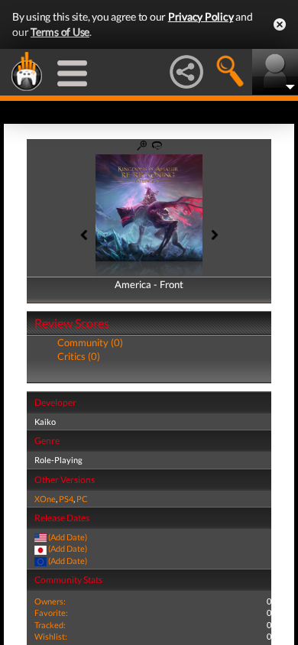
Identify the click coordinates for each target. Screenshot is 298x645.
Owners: (50, 601)
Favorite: (51, 612)
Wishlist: (50, 636)
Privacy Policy (201, 16)
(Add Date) (67, 537)
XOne (45, 499)
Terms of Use (60, 31)
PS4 (66, 499)
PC (82, 499)
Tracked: (50, 625)
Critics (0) (78, 356)
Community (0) (90, 342)
